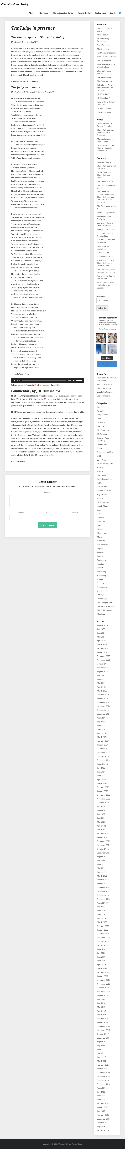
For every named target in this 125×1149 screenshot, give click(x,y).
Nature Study (102, 545)
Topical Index (100, 13)
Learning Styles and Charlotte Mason (105, 224)
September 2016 (103, 1084)
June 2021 (101, 864)
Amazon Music (48, 385)
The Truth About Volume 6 (107, 207)
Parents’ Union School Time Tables (106, 103)
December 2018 (103, 980)
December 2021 (103, 841)
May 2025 (101, 683)
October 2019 (103, 941)
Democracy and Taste (106, 452)
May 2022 (101, 822)
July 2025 (101, 675)
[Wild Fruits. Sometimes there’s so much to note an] (112, 338)
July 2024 (101, 721)
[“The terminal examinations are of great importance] (112, 349)
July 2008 (101, 1126)
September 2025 (103, 667)
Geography (101, 475)
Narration (101, 541)
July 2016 (101, 1092)
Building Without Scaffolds (104, 217)
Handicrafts (102, 487)
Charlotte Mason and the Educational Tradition (105, 132)
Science (100, 579)
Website (74, 512)
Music (99, 537)
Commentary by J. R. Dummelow (24, 81)
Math (99, 525)
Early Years (101, 460)
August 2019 (102, 949)
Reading (100, 564)
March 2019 (102, 968)
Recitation (101, 568)
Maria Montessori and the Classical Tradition (106, 270)
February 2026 (103, 648)
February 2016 (103, 1103)
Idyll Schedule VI (103, 98)
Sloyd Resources (103, 45)
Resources (43, 13)
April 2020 (101, 918)
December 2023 (103, 748)
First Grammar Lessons (106, 53)
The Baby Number (104, 77)
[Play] (14, 381)
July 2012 (101, 1111)
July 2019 (101, 953)
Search (112, 13)
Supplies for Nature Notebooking (105, 234)
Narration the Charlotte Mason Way (106, 277)
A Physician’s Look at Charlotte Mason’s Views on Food (105, 263)
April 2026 (101, 640)
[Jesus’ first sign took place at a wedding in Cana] (101, 338)
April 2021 (101, 872)
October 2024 (103, 710)
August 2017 (102, 1042)
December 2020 (103, 887)
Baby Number (102, 415)
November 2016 (103, 1076)
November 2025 (103, 660)
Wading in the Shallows (106, 229)
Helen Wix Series (104, 491)
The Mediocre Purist (105, 181)
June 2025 (101, 679)
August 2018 (102, 995)
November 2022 (103, 799)
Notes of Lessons (104, 108)
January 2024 (102, 745)
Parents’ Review (84, 13)
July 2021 (101, 860)
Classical (100, 426)
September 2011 (103, 1119)
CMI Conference (103, 430)
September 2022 (103, 806)
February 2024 (103, 741)
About (32, 13)
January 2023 (102, 791)
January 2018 (102, 1022)
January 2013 (102, 1107)
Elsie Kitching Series (105, 464)
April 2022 (101, 826)
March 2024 (102, 737)
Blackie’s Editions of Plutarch (105, 72)
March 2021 (102, 876)
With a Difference (104, 384)
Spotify (38, 385)
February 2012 (103, 1115)
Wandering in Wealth (105, 392)
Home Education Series (63, 13)
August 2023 (102, 764)
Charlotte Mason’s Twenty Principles (104, 124)
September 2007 (103, 1130)
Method (100, 529)
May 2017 (101, 1053)
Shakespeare (102, 587)
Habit (99, 483)
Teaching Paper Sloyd (106, 162)
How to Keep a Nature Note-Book (106, 241)
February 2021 (103, 880)
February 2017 (103, 1065)
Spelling (100, 595)
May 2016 (101, 1099)
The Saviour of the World (104, 29)
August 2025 (102, 671)
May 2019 (101, 961)
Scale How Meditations (106, 56)
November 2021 (103, 845)
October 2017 (103, 1034)
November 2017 (103, 1030)
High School (102, 494)
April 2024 (101, 733)
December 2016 (103, 1072)
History (100, 498)
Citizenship (101, 422)
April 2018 (101, 1011)
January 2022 (102, 837)
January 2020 (102, 930)
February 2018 (103, 1018)
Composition (102, 444)
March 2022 (102, 829)
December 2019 (103, 934)
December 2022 (103, 795)
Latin (99, 510)
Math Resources (103, 35)
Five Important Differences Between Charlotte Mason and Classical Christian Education (105, 197)
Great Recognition (104, 479)
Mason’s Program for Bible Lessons (105, 140)
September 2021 (103, 853)
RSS (58, 385)
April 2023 (101, 779)
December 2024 (103, 702)
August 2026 (102, 625)
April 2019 (101, 964)
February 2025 (103, 694)
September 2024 (103, 714)
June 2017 (101, 1049)
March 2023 (102, 783)
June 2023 (101, 772)
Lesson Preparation (105, 256)
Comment (47, 492)
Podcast (100, 552)
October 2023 (103, 756)
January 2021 (102, 883)
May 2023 (101, 775)
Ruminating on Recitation (103, 247)
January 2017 (102, 1069)
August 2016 (102, 1088)
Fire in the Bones (104, 388)
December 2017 (103, 1026)
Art (98, 407)
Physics (100, 548)
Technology (102, 599)
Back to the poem (18, 461)
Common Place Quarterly (103, 439)
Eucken (100, 467)
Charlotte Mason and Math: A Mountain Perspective (105, 148)
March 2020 (102, 922)
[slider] (79, 380)
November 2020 (103, 891)
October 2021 (103, 849)
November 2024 (103, 706)
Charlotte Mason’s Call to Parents (106, 167)
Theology (101, 614)
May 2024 (101, 729)
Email (48, 512)
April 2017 (101, 1057)
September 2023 (103, 760)
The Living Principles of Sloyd (106, 186)
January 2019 (102, 976)
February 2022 (103, 833)
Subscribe (101, 296)
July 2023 (101, 768)
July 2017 (101, 1045)
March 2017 (102, 1061)
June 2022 (101, 818)
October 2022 (103, 802)
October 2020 (103, 895)
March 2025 (102, 691)
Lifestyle (100, 518)
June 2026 (101, 633)
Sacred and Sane (103, 396)
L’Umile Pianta (102, 506)
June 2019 (101, 957)
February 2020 (103, 926)
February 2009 (103, 1123)
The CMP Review (104, 60)
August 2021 (102, 856)
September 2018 (103, 991)
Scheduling (101, 575)
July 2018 (101, 999)
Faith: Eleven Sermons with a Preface (106, 65)
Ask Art (100, 411)
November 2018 (103, 984)
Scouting (100, 583)
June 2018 (101, 1003)
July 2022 (101, 814)
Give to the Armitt (104, 112)
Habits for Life (103, 253)
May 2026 (101, 637)
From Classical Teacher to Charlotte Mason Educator (106, 285)
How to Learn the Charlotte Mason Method (104, 175)
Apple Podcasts (27, 385)
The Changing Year (104, 81)
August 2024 (102, 718)
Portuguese (102, 560)
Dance (99, 448)
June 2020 (101, 910)
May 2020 (101, 914)
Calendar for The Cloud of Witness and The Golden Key (106, 87)
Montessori (102, 533)
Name (21, 512)
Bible (99, 418)
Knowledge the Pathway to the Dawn (107, 379)
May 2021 (101, 868)
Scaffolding (101, 572)
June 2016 (101, 1096)
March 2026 (102, 644)
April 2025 (101, 687)
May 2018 (101, 1007)
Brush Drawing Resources (103, 39)
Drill (99, 456)
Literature (101, 521)
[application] (47, 380)
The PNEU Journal (104, 610)
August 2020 (102, 903)
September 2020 (103, 899)
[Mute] (74, 381)
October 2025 (103, 664)
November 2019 (103, 937)
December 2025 (103, 656)
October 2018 (103, 988)
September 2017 (103, 1038)
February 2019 (103, 972)
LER (98, 514)
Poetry (100, 556)
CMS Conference (104, 434)
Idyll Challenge (103, 502)
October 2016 (103, 1080)
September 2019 (103, 945)
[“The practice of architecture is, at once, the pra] (101, 349)
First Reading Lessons (106, 212)
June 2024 (101, 725)
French (100, 471)
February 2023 (103, 787)
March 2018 (102, 1015)
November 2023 (103, 752)
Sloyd (99, 591)
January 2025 (102, 698)
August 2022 (102, 810)
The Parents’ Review (105, 606)
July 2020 (101, 907)
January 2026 (102, 652)
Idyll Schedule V (103, 94)
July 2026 (101, 629)
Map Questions (103, 49)
